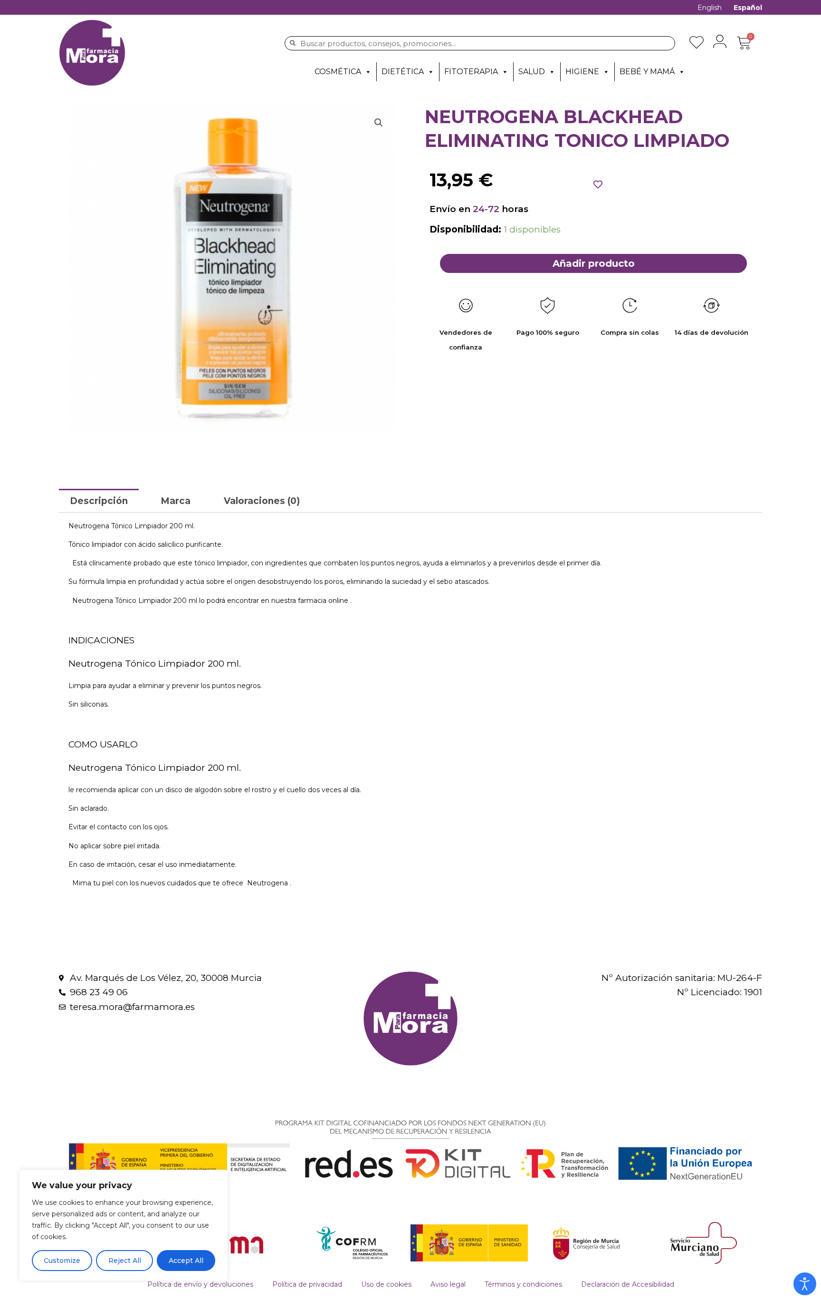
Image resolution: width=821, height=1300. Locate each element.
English (709, 7)
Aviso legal (448, 1284)
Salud (531, 71)
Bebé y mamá (647, 71)
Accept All (186, 1260)
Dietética (403, 71)
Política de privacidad (307, 1284)
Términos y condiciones (523, 1284)
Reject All (124, 1260)
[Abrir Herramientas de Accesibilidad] (804, 1283)
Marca (176, 500)
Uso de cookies (386, 1284)
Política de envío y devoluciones (200, 1284)
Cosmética (338, 71)
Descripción (99, 500)
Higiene (582, 71)
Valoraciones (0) (262, 500)
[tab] (99, 500)
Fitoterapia (471, 71)
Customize (62, 1260)
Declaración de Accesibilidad (627, 1284)
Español (748, 7)
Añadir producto (594, 263)
